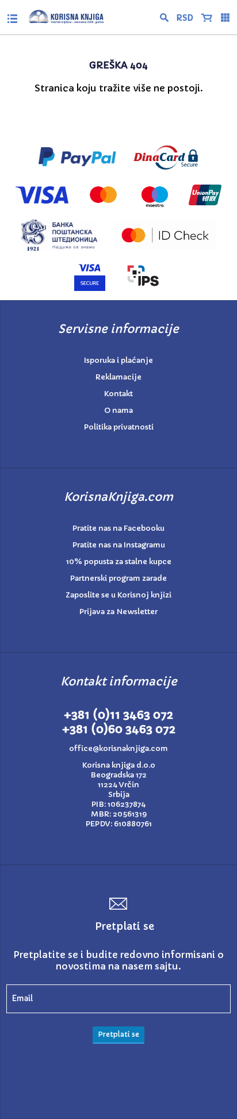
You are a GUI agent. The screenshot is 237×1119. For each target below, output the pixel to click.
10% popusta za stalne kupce (118, 561)
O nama (118, 410)
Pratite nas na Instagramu (118, 545)
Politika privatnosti (119, 427)
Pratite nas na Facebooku (118, 528)
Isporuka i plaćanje (118, 360)
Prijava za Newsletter (118, 611)
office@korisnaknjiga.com (118, 748)
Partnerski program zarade (118, 578)
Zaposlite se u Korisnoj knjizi (118, 595)
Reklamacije (118, 377)
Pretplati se (118, 1034)
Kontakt (118, 393)
